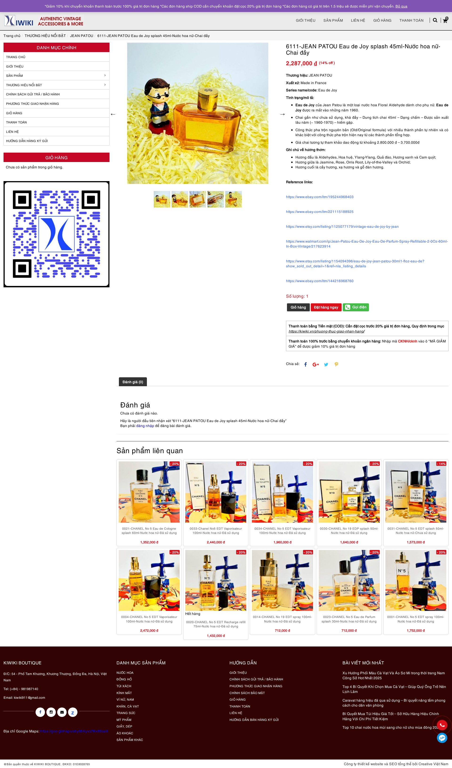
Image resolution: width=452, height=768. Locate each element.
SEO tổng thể (400, 763)
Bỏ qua (402, 6)
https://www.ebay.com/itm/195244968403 (320, 196)
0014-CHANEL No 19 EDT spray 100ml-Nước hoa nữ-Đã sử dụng (282, 618)
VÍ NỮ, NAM (125, 699)
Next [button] (282, 113)
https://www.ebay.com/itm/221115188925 (320, 211)
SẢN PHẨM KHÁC (130, 739)
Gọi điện (359, 306)
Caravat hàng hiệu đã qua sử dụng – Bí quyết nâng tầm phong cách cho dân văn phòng (394, 702)
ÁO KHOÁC (125, 733)
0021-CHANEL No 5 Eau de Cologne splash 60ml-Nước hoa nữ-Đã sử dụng (149, 530)
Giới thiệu (305, 20)
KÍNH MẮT (124, 693)
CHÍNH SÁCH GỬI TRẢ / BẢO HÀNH (256, 679)
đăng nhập (145, 425)
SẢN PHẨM (333, 20)
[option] (198, 113)
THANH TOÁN (16, 122)
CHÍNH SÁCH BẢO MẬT (247, 693)
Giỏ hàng (382, 20)
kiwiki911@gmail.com (29, 697)
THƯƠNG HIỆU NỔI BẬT (24, 85)
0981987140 (442, 738)
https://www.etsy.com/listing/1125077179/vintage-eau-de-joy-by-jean (342, 226)
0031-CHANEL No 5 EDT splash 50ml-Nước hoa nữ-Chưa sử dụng (415, 530)
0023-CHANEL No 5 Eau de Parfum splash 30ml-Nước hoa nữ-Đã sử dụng (349, 618)
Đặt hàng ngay (326, 307)
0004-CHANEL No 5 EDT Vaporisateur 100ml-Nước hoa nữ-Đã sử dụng (149, 618)
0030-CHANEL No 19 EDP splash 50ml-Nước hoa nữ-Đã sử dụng (349, 530)
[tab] (133, 381)
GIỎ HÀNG (14, 113)
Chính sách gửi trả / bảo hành (33, 94)
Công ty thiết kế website (363, 763)
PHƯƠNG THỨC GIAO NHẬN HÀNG (256, 686)
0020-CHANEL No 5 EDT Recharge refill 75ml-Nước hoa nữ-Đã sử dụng (216, 624)
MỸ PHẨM (124, 719)
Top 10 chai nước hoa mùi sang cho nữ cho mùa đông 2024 (392, 727)
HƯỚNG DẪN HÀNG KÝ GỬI (27, 140)
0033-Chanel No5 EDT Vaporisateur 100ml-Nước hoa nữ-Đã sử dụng (216, 530)
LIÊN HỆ (12, 131)
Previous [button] (113, 113)
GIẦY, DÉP (124, 726)
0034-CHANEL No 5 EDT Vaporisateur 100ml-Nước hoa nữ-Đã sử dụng (282, 530)
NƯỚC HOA (125, 672)
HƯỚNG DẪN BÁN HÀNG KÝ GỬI (254, 719)
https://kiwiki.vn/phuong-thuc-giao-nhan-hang (326, 331)
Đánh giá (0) (133, 381)
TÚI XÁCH (124, 686)
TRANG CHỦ (15, 57)
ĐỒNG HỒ (124, 679)
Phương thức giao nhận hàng (32, 103)
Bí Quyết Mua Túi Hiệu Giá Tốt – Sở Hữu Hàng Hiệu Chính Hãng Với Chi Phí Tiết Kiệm (391, 716)
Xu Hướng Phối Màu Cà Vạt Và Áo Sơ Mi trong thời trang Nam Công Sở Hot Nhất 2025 (394, 675)
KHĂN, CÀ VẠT (128, 706)
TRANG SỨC (126, 713)
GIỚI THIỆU (14, 66)
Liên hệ (358, 20)
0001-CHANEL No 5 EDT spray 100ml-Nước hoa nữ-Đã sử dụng (415, 618)
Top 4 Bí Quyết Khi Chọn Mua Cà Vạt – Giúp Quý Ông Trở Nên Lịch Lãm (394, 689)
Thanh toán (412, 20)
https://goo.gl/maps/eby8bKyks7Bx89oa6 (74, 730)
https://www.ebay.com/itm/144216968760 (320, 280)
